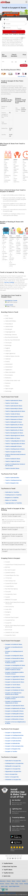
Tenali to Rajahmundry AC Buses (14, 424)
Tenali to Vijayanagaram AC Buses (14, 435)
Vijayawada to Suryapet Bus (13, 771)
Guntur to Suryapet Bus (12, 777)
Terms (21, 883)
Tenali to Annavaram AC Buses (13, 427)
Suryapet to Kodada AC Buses (13, 644)
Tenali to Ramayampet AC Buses (14, 416)
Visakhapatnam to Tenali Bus (13, 495)
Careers (7, 883)
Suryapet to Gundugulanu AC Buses (15, 665)
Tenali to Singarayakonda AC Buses (15, 411)
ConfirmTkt (12, 893)
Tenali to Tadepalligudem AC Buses (15, 441)
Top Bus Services (8, 873)
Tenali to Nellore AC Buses (12, 438)
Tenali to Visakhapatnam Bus (13, 480)
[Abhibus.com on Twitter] (10, 858)
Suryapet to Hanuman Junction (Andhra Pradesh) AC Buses (14, 668)
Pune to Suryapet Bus (11, 774)
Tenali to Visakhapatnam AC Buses (15, 449)
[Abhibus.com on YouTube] (13, 858)
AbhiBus (2, 893)
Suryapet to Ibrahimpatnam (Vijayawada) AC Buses (13, 702)
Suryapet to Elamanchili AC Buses (14, 658)
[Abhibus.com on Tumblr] (18, 858)
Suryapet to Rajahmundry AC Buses (15, 708)
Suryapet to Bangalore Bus (12, 748)
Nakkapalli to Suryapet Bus (13, 766)
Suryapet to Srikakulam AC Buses (14, 690)
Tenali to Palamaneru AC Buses (13, 419)
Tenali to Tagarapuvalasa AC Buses (15, 443)
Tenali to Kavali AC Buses (12, 468)
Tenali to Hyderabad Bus (12, 477)
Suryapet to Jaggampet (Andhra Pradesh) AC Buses (14, 661)
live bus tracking (9, 282)
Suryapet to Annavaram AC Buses (14, 682)
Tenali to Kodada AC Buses (12, 458)
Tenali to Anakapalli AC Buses (13, 446)
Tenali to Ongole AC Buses (12, 461)
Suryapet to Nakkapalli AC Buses (14, 713)
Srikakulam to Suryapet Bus (13, 779)
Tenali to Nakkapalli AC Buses (13, 422)
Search (14, 32)
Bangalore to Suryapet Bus (12, 768)
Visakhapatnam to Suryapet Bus (14, 763)
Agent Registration (14, 886)
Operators (3, 881)
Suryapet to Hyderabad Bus (13, 740)
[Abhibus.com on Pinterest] (20, 858)
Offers (12, 883)
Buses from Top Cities (10, 866)
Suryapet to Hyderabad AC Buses (14, 705)
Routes (9, 881)
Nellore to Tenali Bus (11, 500)
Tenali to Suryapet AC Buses (13, 451)
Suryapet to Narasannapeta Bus (14, 746)
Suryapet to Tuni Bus (11, 751)
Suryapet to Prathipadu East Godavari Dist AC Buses (13, 693)
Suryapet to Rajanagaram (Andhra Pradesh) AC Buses (14, 697)
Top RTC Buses (7, 869)
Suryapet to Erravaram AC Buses (14, 716)
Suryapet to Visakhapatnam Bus (14, 735)
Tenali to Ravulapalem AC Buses (14, 433)
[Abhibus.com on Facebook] (8, 858)
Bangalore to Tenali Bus (12, 497)
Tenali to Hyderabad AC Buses (13, 400)
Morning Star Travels (11, 300)
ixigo (7, 893)
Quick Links (6, 876)
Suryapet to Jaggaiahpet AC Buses (15, 676)
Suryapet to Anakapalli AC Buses (14, 711)
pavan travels (9, 305)
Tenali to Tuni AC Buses (11, 403)
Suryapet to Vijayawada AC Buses (14, 679)
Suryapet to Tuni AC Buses (12, 684)
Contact (18, 881)
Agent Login (4, 886)
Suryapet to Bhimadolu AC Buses (14, 719)
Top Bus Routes (8, 863)
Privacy (26, 883)
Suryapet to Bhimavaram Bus (13, 738)
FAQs (16, 883)
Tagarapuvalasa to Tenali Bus (13, 503)
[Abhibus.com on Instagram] (15, 858)
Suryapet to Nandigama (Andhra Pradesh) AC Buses (14, 673)
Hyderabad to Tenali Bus (12, 492)
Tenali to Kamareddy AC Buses (13, 408)
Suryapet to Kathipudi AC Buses (14, 655)
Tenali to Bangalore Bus (12, 483)
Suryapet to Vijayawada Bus (13, 732)
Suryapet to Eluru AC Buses (13, 687)
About (13, 881)
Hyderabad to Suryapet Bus (13, 760)
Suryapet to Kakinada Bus (12, 743)
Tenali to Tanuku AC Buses (12, 414)
